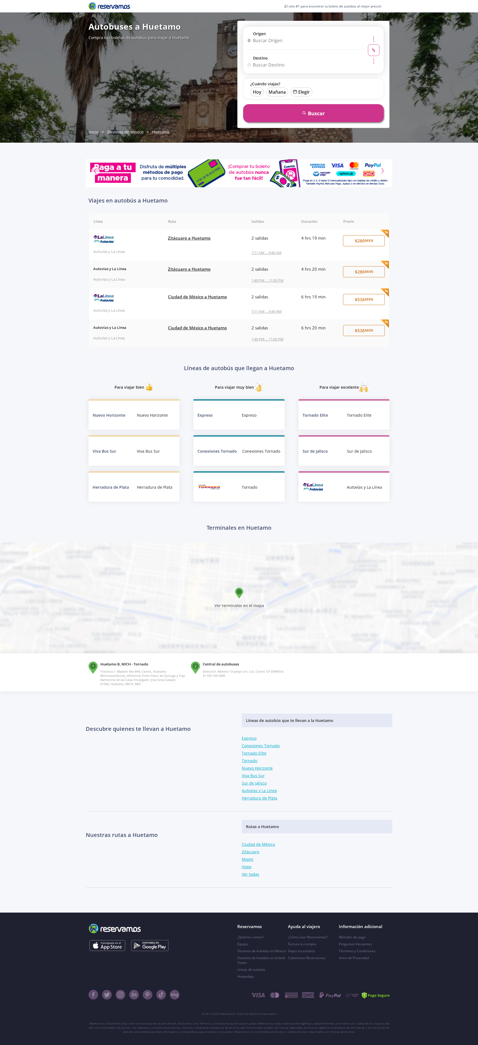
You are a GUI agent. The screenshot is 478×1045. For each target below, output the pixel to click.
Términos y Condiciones (357, 951)
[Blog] (175, 995)
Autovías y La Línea (259, 790)
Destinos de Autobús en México (261, 951)
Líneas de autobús (251, 969)
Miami (247, 859)
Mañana (277, 92)
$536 (364, 299)
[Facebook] (93, 995)
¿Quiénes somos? (250, 937)
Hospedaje (245, 976)
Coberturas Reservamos (306, 958)
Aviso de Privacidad (354, 958)
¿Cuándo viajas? (265, 83)
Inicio (93, 132)
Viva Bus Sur (253, 775)
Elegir (304, 92)
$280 (364, 241)
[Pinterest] (147, 995)
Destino (260, 58)
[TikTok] (161, 995)
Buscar (316, 113)
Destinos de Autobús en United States (261, 960)
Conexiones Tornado (261, 745)
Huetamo (160, 132)
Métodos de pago (352, 937)
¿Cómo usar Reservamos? (308, 937)
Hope (246, 866)
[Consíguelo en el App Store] (107, 945)
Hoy (257, 92)
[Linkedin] (134, 995)
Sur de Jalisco (254, 783)
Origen (259, 33)
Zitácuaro (250, 851)
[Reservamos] (109, 6)
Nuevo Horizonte (257, 768)
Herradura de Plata (259, 798)
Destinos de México (125, 132)
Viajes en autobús (301, 951)
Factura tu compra (302, 944)
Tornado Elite (254, 753)
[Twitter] (107, 995)
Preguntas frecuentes (355, 944)
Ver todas (250, 874)
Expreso (249, 738)
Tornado (249, 760)
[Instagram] (120, 995)
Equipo (242, 944)
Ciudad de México (258, 844)
